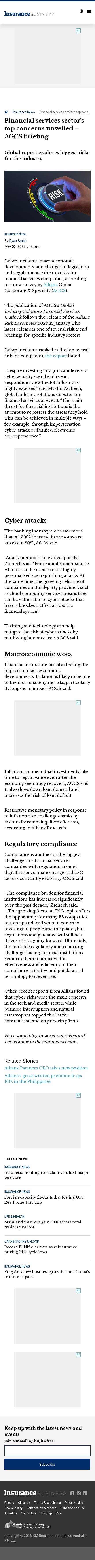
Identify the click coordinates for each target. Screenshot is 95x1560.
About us (10, 1513)
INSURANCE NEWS (17, 1167)
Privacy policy (74, 1502)
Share (34, 246)
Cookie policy (13, 1508)
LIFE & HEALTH (14, 1216)
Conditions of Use (72, 1508)
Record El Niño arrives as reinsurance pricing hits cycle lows (40, 1249)
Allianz (50, 284)
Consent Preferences (41, 1508)
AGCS (59, 290)
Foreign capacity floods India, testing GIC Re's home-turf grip (44, 1199)
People (9, 1502)
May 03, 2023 (14, 246)
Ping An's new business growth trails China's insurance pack (47, 1274)
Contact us (28, 1513)
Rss (58, 1513)
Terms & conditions (47, 1502)
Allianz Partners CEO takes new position (46, 1068)
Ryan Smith (18, 241)
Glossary (24, 1502)
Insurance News (24, 112)
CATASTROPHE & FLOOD (21, 1241)
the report (56, 356)
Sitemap (46, 1513)
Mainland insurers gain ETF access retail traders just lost (43, 1224)
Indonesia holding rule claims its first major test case (46, 1175)
